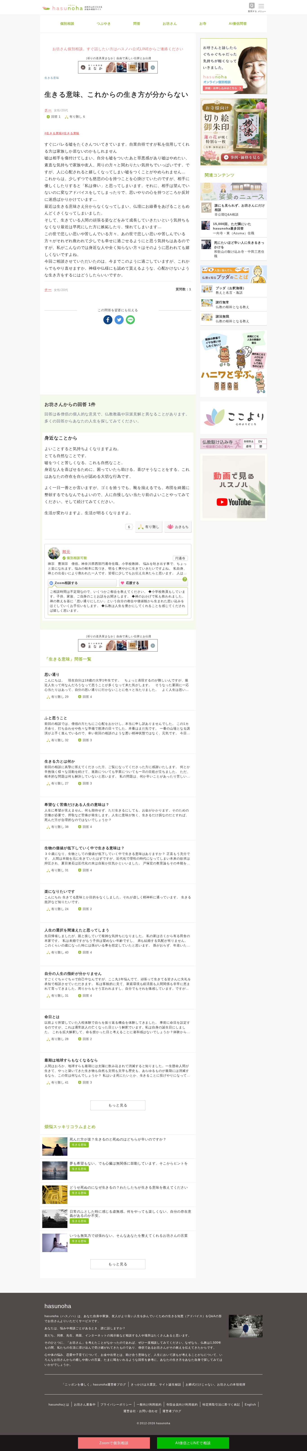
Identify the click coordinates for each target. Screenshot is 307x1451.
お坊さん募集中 (85, 1404)
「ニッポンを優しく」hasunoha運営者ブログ (94, 1384)
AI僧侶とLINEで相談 (193, 1443)
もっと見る (117, 1105)
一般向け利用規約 (149, 1404)
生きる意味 (51, 77)
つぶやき (104, 23)
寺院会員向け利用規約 (182, 1404)
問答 (136, 23)
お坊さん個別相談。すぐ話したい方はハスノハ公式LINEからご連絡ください (117, 49)
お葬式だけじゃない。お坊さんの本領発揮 (215, 1384)
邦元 (66, 552)
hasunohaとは (59, 1404)
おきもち (182, 527)
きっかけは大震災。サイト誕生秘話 (156, 1384)
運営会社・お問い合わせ (140, 1411)
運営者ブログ (171, 1411)
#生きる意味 (53, 133)
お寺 (203, 23)
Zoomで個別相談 (114, 1443)
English (250, 1404)
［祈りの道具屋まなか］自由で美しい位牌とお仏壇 (118, 58)
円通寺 (180, 558)
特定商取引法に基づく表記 (221, 1404)
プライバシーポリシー (116, 1404)
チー (48, 110)
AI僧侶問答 (238, 23)
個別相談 (67, 23)
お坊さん (170, 23)
